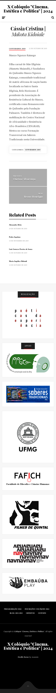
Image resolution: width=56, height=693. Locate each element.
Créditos (30, 613)
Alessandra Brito (15, 225)
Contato (42, 613)
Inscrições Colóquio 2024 (37, 609)
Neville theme (23, 657)
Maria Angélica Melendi (18, 261)
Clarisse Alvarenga (24, 179)
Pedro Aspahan (14, 237)
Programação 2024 (12, 609)
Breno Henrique (33, 196)
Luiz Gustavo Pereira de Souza (20, 249)
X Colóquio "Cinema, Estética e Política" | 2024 (28, 9)
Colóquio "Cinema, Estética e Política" (29, 631)
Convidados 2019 (17, 49)
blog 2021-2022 (16, 613)
